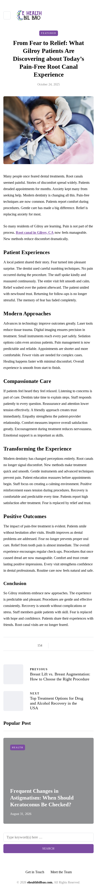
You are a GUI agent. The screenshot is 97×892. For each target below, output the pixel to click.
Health (17, 747)
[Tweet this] (61, 645)
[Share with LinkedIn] (73, 645)
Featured (48, 33)
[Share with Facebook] (56, 645)
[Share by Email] (89, 645)
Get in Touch (34, 872)
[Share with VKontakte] (84, 645)
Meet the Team (61, 872)
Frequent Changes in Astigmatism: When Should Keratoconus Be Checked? (42, 797)
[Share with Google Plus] (67, 645)
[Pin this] (78, 645)
